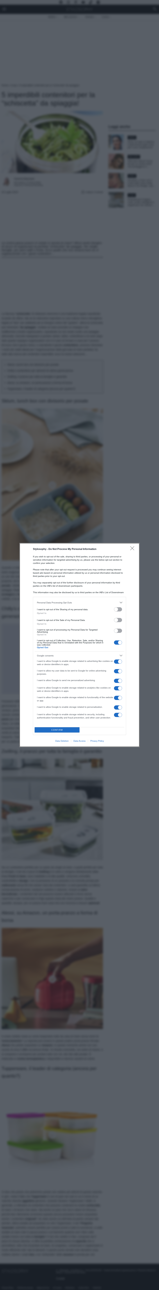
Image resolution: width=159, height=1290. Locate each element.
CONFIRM (57, 730)
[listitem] (79, 602)
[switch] (118, 609)
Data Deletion (62, 741)
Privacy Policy (97, 741)
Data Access (79, 741)
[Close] (133, 549)
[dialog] (79, 645)
